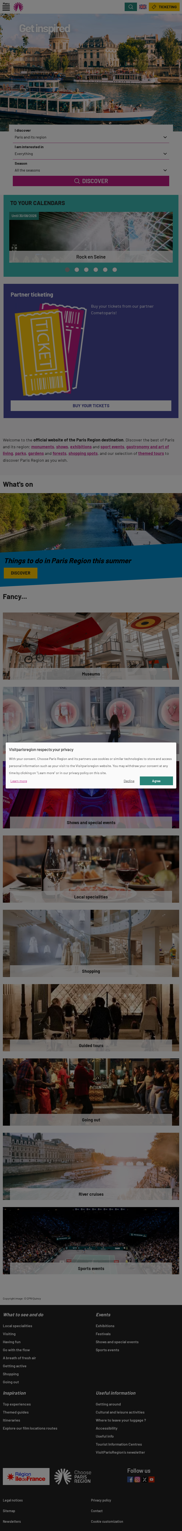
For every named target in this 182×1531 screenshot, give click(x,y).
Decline (129, 781)
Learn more (18, 781)
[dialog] (91, 765)
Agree (156, 781)
